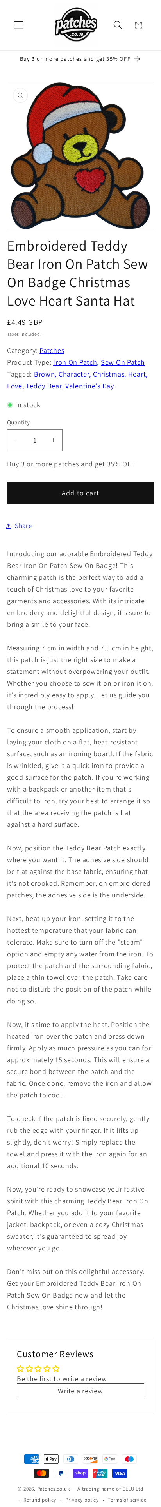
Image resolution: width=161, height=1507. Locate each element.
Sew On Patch (123, 362)
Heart (137, 374)
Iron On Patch (75, 362)
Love (14, 385)
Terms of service (127, 1499)
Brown (44, 374)
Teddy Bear (43, 385)
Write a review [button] (80, 1390)
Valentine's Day (89, 385)
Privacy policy (82, 1499)
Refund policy (39, 1499)
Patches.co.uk (53, 1488)
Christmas (108, 374)
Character (74, 374)
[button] (19, 25)
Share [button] (23, 525)
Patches (51, 350)
